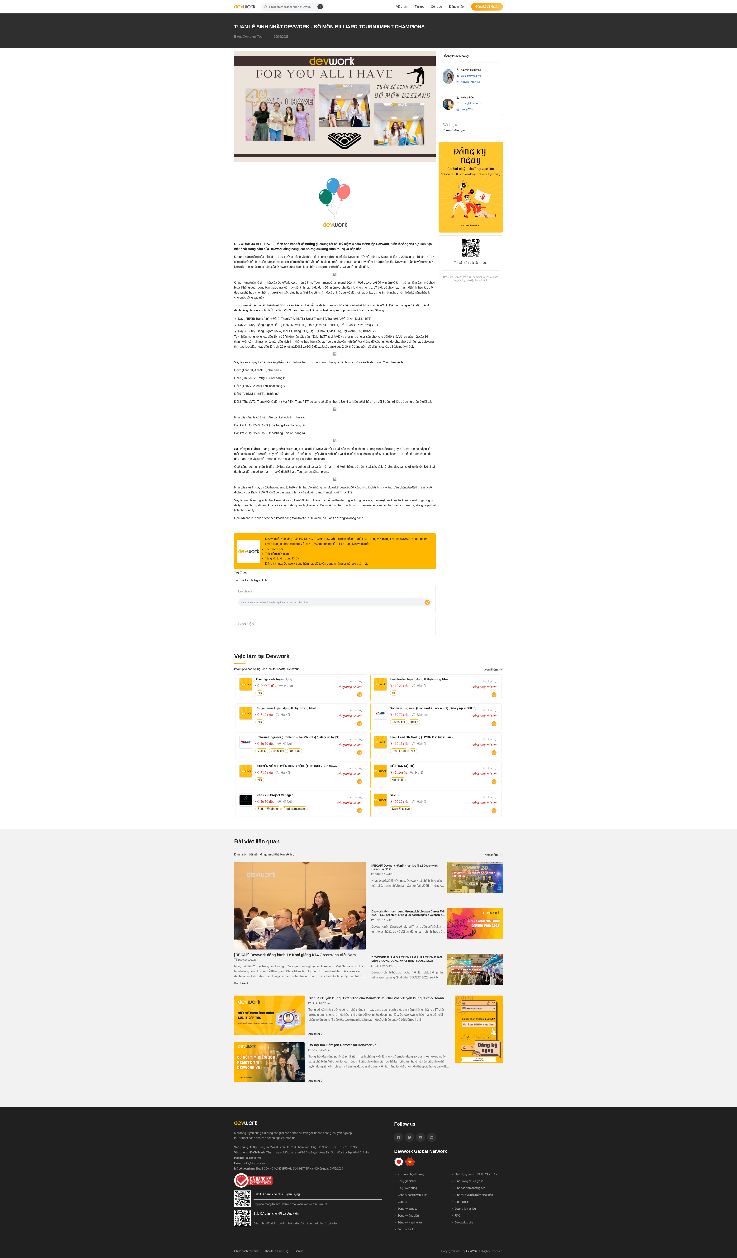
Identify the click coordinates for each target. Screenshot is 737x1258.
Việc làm (401, 6)
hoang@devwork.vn (471, 103)
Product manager (294, 808)
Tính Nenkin (462, 1201)
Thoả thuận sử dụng (276, 1251)
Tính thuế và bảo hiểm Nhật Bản (474, 1194)
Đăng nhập (456, 6)
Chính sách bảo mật (246, 1251)
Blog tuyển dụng (407, 1188)
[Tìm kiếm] (320, 6)
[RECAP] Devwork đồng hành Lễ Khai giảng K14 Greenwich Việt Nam (295, 955)
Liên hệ (299, 1251)
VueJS (262, 750)
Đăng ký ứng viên (408, 1215)
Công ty (402, 1201)
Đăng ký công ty (407, 1208)
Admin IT (398, 779)
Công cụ (436, 6)
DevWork (472, 1251)
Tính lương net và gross (469, 1181)
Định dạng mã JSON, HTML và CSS (476, 1174)
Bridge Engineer (268, 808)
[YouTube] (420, 1137)
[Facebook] (398, 1137)
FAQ (457, 1215)
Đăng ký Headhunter (410, 1222)
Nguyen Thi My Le (470, 81)
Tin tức (419, 6)
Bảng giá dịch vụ (407, 1181)
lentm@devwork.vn (471, 75)
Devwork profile (464, 1222)
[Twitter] (409, 1137)
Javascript (398, 721)
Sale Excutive (401, 808)
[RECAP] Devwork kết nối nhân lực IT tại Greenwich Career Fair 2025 (404, 867)
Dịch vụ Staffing (407, 1229)
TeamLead (399, 750)
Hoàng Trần (467, 109)
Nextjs (414, 721)
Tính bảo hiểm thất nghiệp (470, 1188)
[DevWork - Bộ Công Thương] (308, 1180)
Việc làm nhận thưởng (411, 1174)
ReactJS (294, 750)
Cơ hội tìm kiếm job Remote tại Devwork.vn (342, 1045)
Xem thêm (491, 854)
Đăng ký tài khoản (487, 6)
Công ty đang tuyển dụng (412, 1194)
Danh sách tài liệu (465, 1208)
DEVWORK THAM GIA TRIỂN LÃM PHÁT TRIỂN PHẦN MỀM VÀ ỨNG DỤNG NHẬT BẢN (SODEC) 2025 (406, 959)
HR (260, 693)
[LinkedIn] (431, 1137)
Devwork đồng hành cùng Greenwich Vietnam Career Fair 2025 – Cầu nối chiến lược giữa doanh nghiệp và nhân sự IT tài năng (408, 913)
